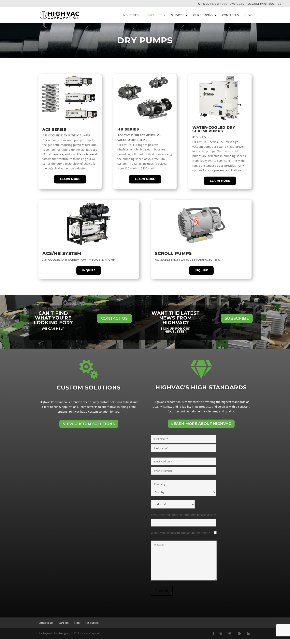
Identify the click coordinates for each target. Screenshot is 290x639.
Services (177, 15)
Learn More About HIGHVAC (201, 424)
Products (155, 15)
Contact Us (230, 15)
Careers (63, 623)
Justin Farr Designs (57, 633)
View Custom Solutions (89, 424)
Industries (130, 15)
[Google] (239, 633)
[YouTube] (230, 633)
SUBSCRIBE (237, 318)
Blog (77, 623)
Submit (161, 590)
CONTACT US (114, 318)
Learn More (70, 179)
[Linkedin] (249, 633)
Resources (92, 623)
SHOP (248, 15)
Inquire (88, 270)
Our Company (203, 15)
